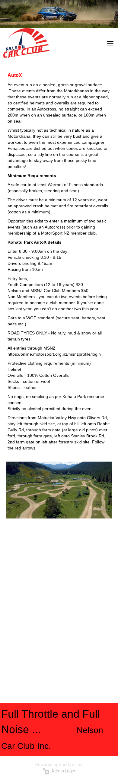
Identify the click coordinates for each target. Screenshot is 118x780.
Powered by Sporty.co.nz (58, 764)
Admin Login (62, 770)
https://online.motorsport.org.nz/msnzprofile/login (54, 354)
